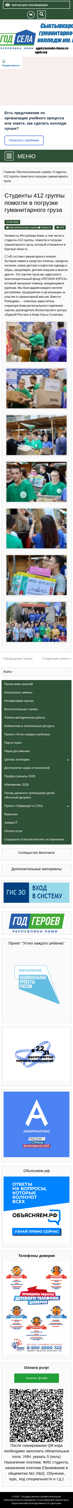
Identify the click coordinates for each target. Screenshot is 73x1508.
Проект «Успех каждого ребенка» (27, 734)
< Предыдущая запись (17, 658)
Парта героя (13, 742)
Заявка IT (11, 822)
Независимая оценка (19, 700)
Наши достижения (17, 751)
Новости (46, 227)
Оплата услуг (13, 831)
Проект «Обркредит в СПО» (23, 805)
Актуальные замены (18, 692)
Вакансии (11, 814)
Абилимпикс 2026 (16, 784)
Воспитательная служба (21, 709)
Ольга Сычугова (51, 314)
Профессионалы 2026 (19, 776)
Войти (8, 671)
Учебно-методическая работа (24, 717)
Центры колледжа (16, 759)
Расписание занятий (18, 684)
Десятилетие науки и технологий (27, 767)
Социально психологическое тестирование (34, 839)
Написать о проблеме (24, 140)
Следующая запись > (57, 658)
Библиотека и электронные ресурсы (29, 726)
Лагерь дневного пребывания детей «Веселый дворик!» (29, 795)
